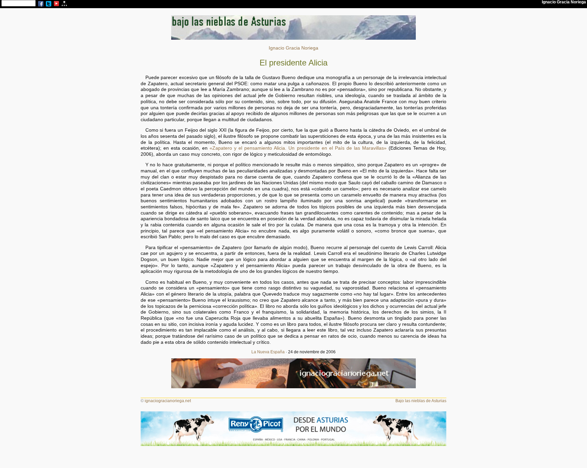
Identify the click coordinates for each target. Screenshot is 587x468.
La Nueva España (268, 352)
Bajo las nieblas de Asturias (420, 401)
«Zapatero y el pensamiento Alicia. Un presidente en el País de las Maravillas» (298, 148)
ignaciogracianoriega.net (168, 401)
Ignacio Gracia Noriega (293, 48)
